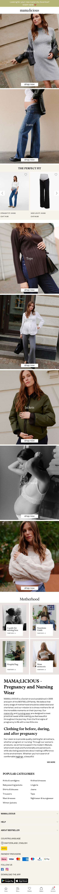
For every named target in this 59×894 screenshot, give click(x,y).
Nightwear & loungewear (42, 798)
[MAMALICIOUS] (29, 11)
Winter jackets (10, 803)
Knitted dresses (38, 780)
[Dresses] (29, 51)
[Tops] (29, 258)
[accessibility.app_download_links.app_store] (21, 883)
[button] (14, 191)
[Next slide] (56, 193)
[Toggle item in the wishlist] (25, 174)
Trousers (7, 794)
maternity (8, 713)
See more (51, 762)
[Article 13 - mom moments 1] (44, 658)
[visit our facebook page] (2, 870)
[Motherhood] (29, 597)
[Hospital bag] (14, 658)
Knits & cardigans (11, 780)
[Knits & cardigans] (29, 556)
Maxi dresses (9, 798)
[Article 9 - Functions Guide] (44, 620)
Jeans (33, 789)
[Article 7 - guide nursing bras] (14, 620)
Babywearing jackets (12, 785)
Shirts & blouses (10, 789)
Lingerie (34, 785)
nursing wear (24, 713)
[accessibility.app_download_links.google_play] (8, 883)
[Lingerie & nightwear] (29, 483)
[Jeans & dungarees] (29, 126)
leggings (19, 756)
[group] (14, 196)
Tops (33, 794)
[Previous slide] (2, 193)
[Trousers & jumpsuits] (29, 332)
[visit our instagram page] (7, 870)
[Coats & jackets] (29, 407)
